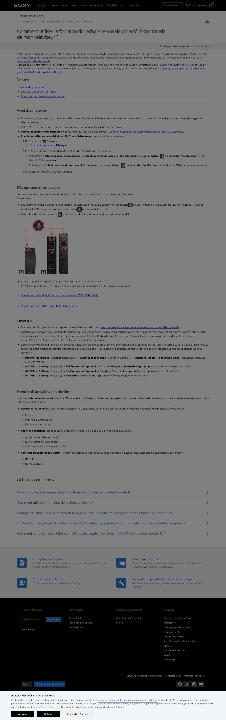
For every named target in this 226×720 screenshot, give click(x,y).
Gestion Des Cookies (77, 714)
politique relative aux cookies (92, 707)
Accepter (22, 714)
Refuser (48, 714)
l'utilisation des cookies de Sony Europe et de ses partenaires (128, 703)
